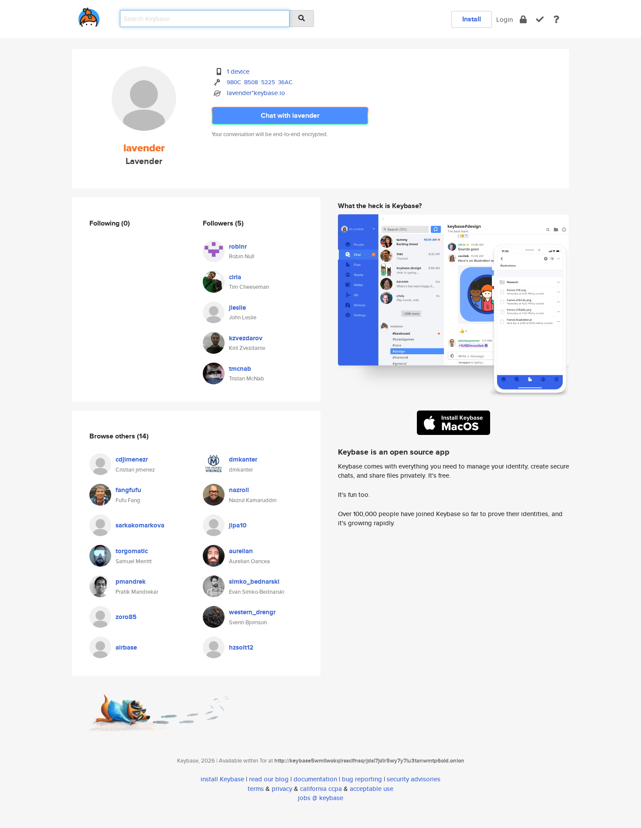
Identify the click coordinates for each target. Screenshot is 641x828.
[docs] (556, 19)
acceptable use (371, 788)
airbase (126, 647)
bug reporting (362, 779)
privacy (282, 788)
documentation (315, 779)
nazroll (239, 490)
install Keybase (222, 779)
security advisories (413, 779)
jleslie (237, 307)
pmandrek (131, 581)
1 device (238, 71)
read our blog (269, 779)
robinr (238, 246)
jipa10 (237, 525)
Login (504, 19)
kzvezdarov (246, 338)
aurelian (241, 551)
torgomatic (132, 551)
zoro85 (126, 617)
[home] (88, 15)
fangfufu (128, 490)
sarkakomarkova (140, 525)
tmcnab (240, 368)
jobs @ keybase (320, 797)
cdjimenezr (132, 459)
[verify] (540, 19)
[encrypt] (523, 19)
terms (256, 788)
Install (471, 19)
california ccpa (321, 788)
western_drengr (252, 612)
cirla (235, 277)
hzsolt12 (241, 647)
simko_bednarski (254, 581)
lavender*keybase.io (256, 92)
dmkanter (243, 459)
